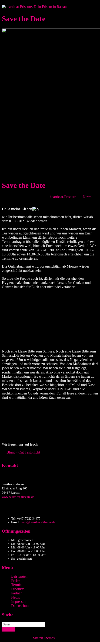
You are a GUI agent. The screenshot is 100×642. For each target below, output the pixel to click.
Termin (16, 585)
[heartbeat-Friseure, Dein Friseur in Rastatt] (34, 7)
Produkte (17, 589)
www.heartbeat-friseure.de (18, 497)
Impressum (19, 602)
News (87, 197)
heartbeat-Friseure (63, 197)
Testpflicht (32, 452)
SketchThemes (44, 638)
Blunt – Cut (15, 452)
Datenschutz (20, 606)
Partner (16, 593)
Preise (15, 581)
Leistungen (19, 576)
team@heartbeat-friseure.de (38, 522)
